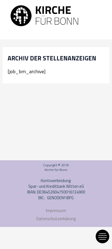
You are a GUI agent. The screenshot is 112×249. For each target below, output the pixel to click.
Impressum (56, 210)
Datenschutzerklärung (56, 219)
